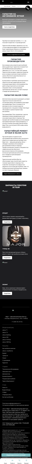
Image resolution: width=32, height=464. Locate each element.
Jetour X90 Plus (6, 342)
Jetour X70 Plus (6, 339)
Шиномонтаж (6, 374)
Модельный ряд (8, 327)
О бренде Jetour (7, 394)
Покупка (5, 346)
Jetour (22, 41)
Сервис (5, 367)
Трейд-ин (5, 355)
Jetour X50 (5, 337)
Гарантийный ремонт (8, 381)
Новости (4, 387)
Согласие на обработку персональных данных (15, 405)
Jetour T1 (4, 330)
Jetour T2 (5, 332)
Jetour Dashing (6, 335)
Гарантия (5, 363)
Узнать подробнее (9, 27)
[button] (28, 2)
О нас (4, 385)
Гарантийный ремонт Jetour (12, 174)
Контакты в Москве (7, 397)
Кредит (4, 353)
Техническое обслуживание (10, 369)
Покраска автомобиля (8, 379)
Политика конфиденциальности (11, 403)
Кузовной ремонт (7, 376)
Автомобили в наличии (8, 348)
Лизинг (4, 358)
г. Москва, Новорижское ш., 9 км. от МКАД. (16, 318)
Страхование (6, 360)
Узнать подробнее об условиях (16, 54)
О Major (4, 392)
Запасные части (6, 371)
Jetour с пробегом (7, 351)
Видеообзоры (6, 390)
